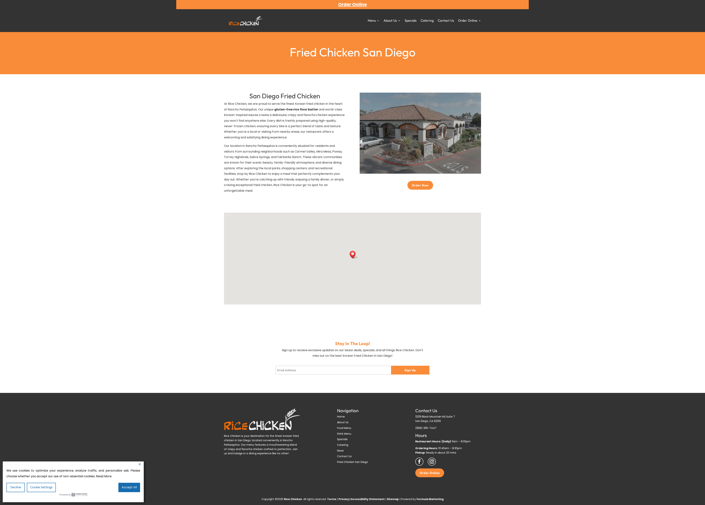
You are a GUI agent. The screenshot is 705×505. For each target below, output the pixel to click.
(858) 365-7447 (425, 428)
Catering (427, 20)
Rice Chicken (237, 104)
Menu (372, 20)
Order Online (467, 20)
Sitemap (393, 499)
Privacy (344, 499)
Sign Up (410, 370)
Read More (104, 476)
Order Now (420, 185)
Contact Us (446, 20)
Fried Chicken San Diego (352, 462)
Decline (15, 487)
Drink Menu (344, 434)
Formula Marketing (430, 499)
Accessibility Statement (368, 499)
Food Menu (344, 428)
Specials (411, 20)
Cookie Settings (41, 487)
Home (341, 416)
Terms (331, 499)
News (340, 450)
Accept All (129, 487)
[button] (354, 255)
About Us (390, 20)
